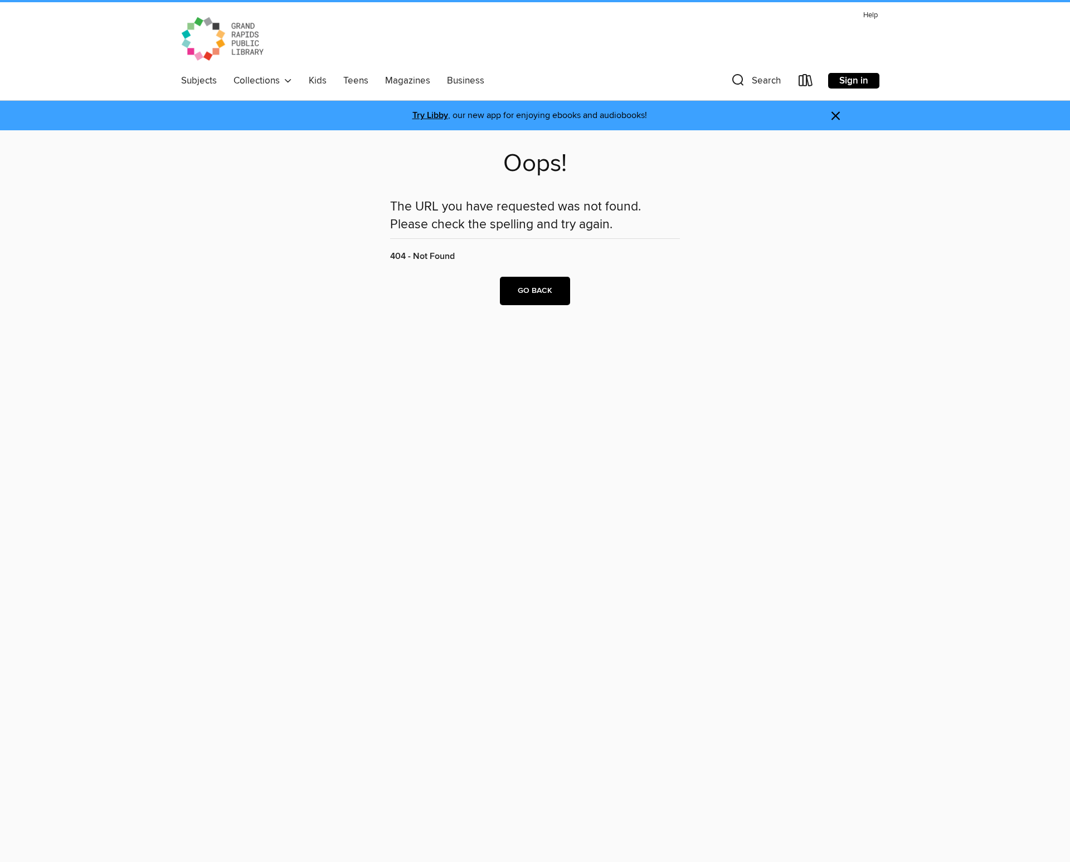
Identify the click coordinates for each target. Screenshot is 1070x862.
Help (870, 15)
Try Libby (430, 115)
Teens (355, 81)
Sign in (853, 81)
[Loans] (806, 83)
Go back (535, 291)
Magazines (407, 81)
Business (465, 81)
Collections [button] (259, 81)
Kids (318, 81)
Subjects (199, 81)
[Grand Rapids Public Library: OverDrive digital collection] (223, 38)
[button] (755, 83)
